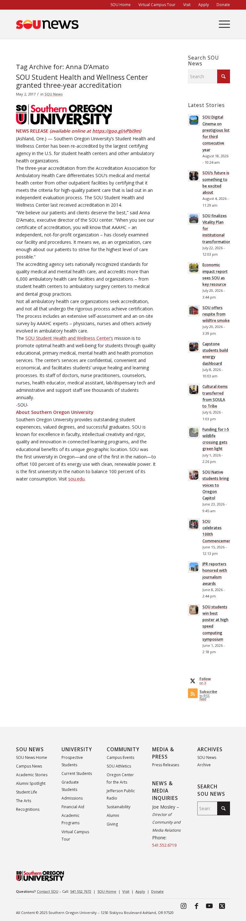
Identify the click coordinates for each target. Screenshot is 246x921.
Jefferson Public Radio (121, 794)
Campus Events (120, 757)
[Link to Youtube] (209, 905)
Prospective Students (72, 761)
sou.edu (76, 479)
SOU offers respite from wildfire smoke (216, 314)
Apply (140, 891)
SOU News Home (31, 757)
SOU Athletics (119, 766)
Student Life (26, 792)
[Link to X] (222, 905)
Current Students (77, 773)
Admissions (72, 798)
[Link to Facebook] (196, 905)
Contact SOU (47, 891)
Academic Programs (70, 819)
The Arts (23, 800)
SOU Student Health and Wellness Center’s (69, 338)
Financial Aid (73, 807)
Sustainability (118, 807)
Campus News (29, 766)
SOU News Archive (206, 761)
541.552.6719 (164, 845)
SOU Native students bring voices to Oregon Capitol (215, 484)
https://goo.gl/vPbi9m (116, 131)
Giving (112, 824)
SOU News (53, 94)
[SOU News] (47, 24)
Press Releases (165, 765)
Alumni (113, 815)
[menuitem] (121, 4)
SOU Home (106, 891)
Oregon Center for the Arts (120, 778)
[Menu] (221, 24)
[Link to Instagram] (183, 905)
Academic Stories (31, 774)
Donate (157, 891)
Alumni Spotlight (30, 783)
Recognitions (27, 809)
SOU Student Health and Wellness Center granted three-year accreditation (82, 81)
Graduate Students (70, 785)
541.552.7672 (80, 891)
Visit (125, 891)
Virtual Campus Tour (75, 835)
